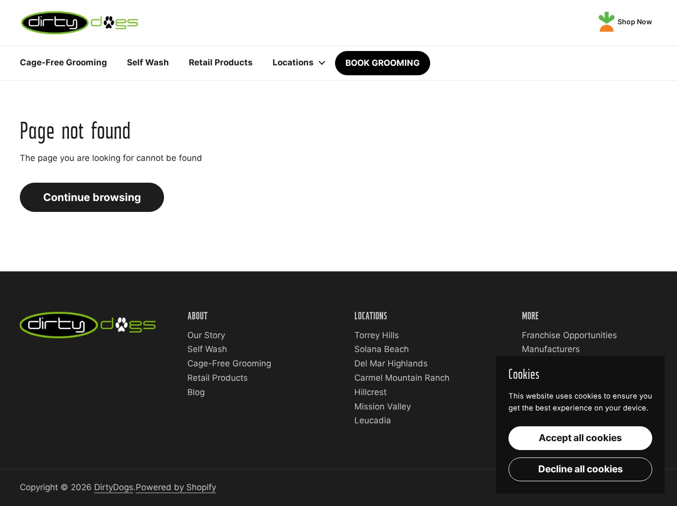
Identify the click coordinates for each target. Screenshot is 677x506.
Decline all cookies (580, 469)
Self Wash (207, 349)
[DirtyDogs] (79, 23)
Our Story (206, 335)
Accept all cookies (580, 438)
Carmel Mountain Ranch (402, 378)
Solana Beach (381, 349)
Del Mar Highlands (391, 363)
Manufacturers (551, 349)
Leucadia (372, 420)
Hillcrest (370, 392)
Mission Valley (382, 406)
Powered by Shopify (176, 487)
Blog (196, 392)
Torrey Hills (376, 335)
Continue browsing (92, 197)
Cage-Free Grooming (229, 363)
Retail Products (217, 378)
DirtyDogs (113, 487)
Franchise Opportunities (569, 335)
